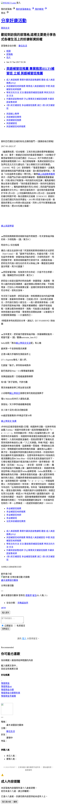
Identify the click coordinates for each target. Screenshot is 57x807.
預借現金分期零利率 (10, 693)
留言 (34, 595)
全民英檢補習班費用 (15, 521)
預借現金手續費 (8, 696)
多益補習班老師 (13, 515)
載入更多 (5, 613)
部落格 (9, 54)
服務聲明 (28, 770)
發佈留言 (5, 629)
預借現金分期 (7, 690)
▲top (3, 607)
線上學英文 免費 (8, 421)
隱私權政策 (47, 767)
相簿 (8, 51)
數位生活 (23, 46)
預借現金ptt (6, 686)
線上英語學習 (7, 226)
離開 (15, 802)
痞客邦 (28, 595)
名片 (8, 57)
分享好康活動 (14, 20)
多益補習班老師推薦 (15, 512)
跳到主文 (5, 28)
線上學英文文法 (23, 343)
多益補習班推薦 (13, 508)
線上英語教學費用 (46, 174)
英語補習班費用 (13, 117)
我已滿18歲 (6, 802)
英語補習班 (11, 123)
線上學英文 (15, 393)
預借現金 (5, 683)
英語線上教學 (12, 114)
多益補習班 (11, 518)
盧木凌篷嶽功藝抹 (9, 580)
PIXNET (12, 767)
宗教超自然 (22, 603)
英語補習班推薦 (13, 120)
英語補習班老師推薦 (15, 126)
